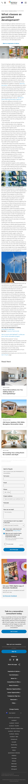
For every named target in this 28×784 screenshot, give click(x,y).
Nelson (14, 750)
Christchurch (14, 739)
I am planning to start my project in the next (12, 521)
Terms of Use (12, 775)
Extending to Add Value (7, 329)
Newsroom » (14, 699)
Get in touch (13, 631)
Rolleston (14, 755)
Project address (7, 496)
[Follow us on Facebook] (14, 659)
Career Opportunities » (14, 692)
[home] (13, 3)
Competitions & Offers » (14, 682)
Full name (6, 476)
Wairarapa (14, 763)
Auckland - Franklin (14, 725)
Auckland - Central (14, 723)
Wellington (14, 766)
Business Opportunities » (14, 689)
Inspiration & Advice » (14, 671)
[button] (22, 3)
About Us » (14, 678)
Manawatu (14, 747)
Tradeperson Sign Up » (13, 696)
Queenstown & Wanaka (14, 752)
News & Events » (14, 685)
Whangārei (14, 769)
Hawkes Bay (14, 744)
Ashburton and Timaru (14, 717)
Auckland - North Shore (14, 731)
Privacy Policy (17, 530)
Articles (6, 10)
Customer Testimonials (13, 331)
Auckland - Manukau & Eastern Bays (14, 728)
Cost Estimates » (14, 675)
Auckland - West (14, 736)
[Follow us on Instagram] (10, 659)
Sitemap (17, 775)
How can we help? (8, 509)
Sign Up (14, 651)
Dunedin (14, 742)
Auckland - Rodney (14, 734)
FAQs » (14, 703)
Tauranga (14, 758)
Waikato (14, 761)
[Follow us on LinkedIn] (17, 659)
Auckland (14, 720)
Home (2, 10)
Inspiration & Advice (13, 10)
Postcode (6, 502)
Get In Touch (4, 355)
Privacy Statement (5, 775)
